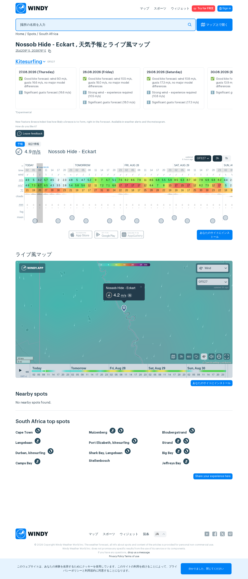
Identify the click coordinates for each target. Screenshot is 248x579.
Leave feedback (32, 133)
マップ (144, 8)
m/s (36, 151)
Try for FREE (205, 8)
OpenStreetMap (212, 362)
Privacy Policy (116, 556)
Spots (31, 34)
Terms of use (132, 556)
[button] (50, 51)
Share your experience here (213, 476)
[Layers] (173, 356)
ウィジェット (180, 8)
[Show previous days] (27, 372)
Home (20, 34)
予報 (20, 144)
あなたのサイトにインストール (215, 234)
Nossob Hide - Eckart (72, 151)
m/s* (20, 185)
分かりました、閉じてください (206, 568)
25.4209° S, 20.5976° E (31, 51)
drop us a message (139, 552)
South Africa (48, 34)
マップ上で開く (217, 24)
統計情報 (33, 144)
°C (22, 190)
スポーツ (160, 8)
